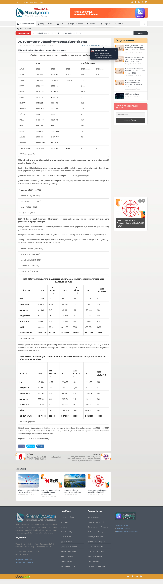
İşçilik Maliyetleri (66, 542)
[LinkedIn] (139, 2)
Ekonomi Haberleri (27, 24)
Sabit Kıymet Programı (96, 537)
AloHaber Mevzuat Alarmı (97, 566)
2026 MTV (64, 522)
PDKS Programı (93, 561)
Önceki (31, 454)
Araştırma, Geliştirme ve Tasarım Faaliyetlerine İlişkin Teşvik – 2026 (134, 59)
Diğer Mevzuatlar (76, 24)
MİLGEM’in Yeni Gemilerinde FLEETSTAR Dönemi (28, 491)
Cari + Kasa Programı (95, 546)
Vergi (42, 24)
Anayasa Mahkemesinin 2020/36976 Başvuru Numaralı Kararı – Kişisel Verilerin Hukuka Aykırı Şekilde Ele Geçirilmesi (83, 459)
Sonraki (95, 454)
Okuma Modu (104, 45)
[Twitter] (132, 2)
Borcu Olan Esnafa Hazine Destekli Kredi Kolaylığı (97, 491)
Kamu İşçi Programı (95, 556)
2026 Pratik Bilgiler (132, 94)
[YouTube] (142, 2)
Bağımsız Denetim (67, 556)
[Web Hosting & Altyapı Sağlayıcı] (23, 576)
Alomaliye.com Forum (68, 566)
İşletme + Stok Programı (96, 542)
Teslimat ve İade (123, 528)
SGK (51, 24)
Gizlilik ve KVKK (122, 526)
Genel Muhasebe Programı (98, 527)
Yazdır (86, 45)
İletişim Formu (21, 562)
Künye (30, 562)
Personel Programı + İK (96, 522)
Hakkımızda (34, 2)
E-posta (94, 45)
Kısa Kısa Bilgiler (66, 561)
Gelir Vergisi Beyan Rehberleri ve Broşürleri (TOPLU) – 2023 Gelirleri (44, 458)
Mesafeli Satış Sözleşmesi (126, 531)
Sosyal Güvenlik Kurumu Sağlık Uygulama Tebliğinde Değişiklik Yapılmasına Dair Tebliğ (68, 33)
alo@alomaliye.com (24, 559)
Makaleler (93, 24)
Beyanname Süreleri (68, 551)
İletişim (42, 2)
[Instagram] (146, 2)
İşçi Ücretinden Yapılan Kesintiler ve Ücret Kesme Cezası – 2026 (135, 71)
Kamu (62, 24)
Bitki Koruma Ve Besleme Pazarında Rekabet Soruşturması (50, 492)
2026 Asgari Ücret (67, 517)
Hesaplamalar (25, 28)
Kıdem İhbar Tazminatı (96, 551)
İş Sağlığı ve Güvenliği (69, 546)
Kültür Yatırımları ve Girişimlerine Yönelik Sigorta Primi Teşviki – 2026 (133, 83)
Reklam (25, 2)
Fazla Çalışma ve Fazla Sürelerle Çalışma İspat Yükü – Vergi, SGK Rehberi (135, 48)
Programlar (107, 24)
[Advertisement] (130, 160)
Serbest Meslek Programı (97, 532)
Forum (19, 2)
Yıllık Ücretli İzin (66, 537)
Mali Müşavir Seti (94, 517)
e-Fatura (64, 527)
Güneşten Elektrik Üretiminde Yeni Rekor (72, 491)
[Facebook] (135, 2)
